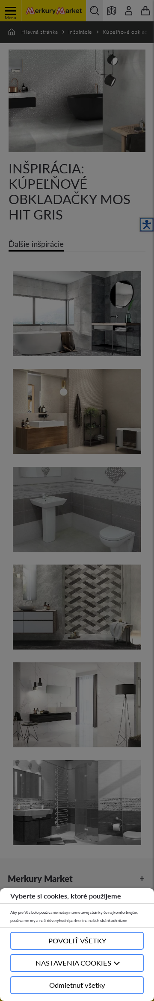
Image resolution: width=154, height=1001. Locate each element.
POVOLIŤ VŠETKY (77, 940)
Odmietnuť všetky (77, 985)
